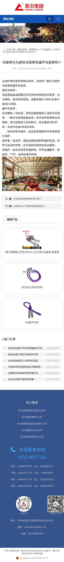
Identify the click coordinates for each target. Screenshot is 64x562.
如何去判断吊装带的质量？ (22, 379)
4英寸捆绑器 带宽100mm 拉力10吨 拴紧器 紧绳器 (32, 252)
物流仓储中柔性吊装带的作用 (23, 354)
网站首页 (22, 49)
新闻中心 (34, 49)
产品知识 (46, 49)
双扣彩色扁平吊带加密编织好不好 (25, 348)
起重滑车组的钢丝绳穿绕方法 (23, 373)
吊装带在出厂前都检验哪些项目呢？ (29, 206)
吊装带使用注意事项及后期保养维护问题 (25, 367)
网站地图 (39, 553)
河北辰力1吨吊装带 (32, 287)
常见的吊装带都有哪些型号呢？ (27, 199)
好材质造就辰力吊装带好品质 (23, 360)
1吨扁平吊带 (32, 322)
